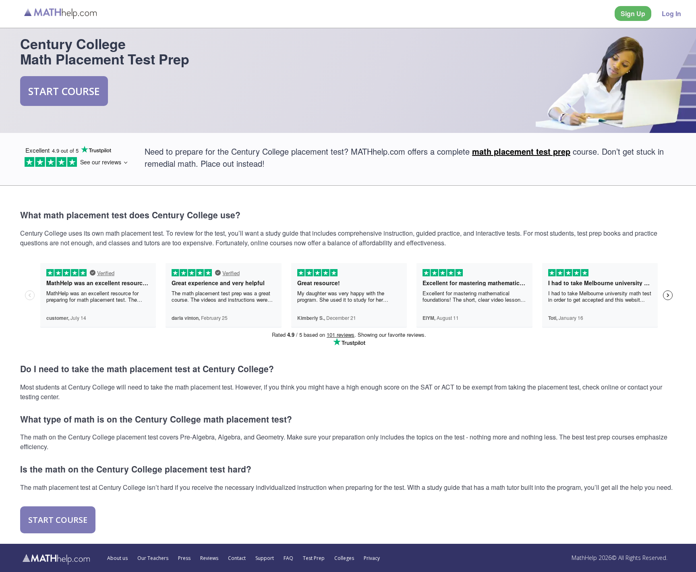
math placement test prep (521, 151)
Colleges (344, 558)
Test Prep (314, 558)
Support (264, 558)
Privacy (372, 558)
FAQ (288, 558)
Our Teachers (152, 558)
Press (184, 558)
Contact (237, 558)
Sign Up (633, 13)
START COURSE (64, 91)
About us (117, 558)
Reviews (209, 558)
